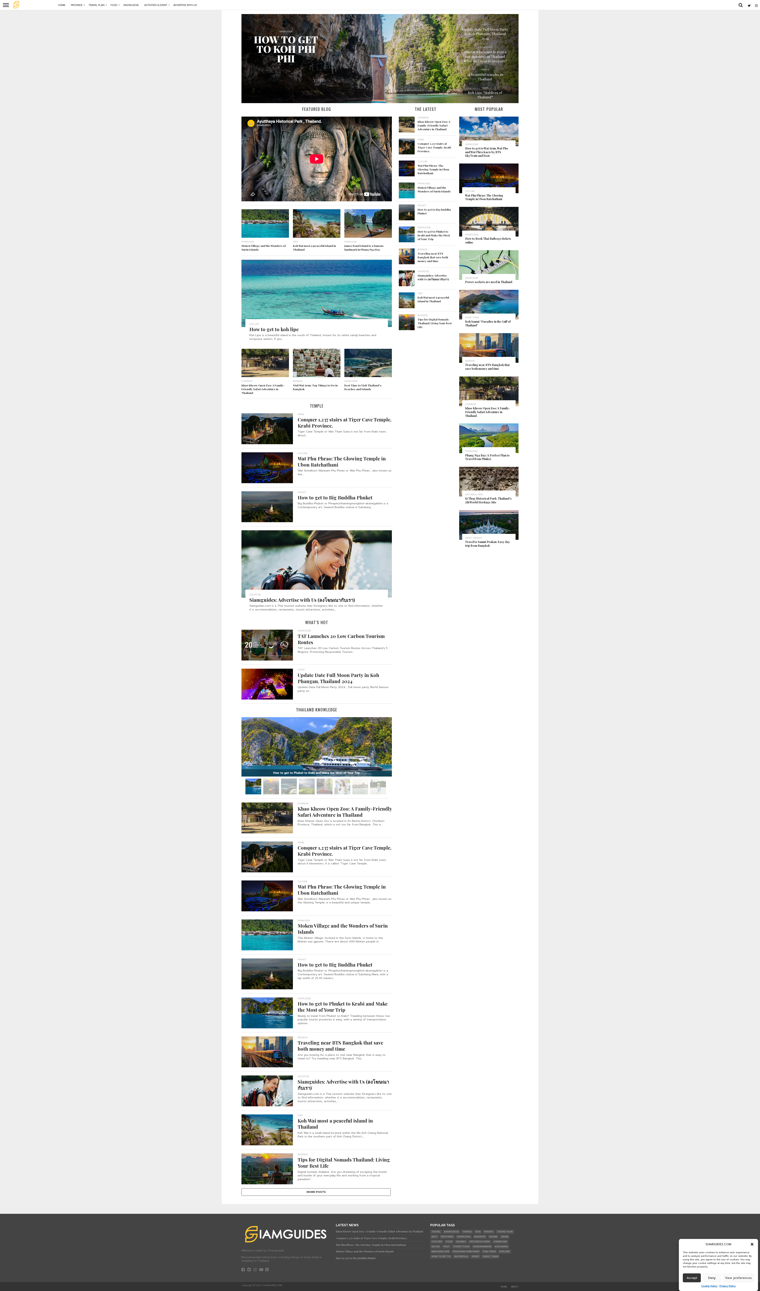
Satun (435, 1246)
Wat (434, 1236)
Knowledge (131, 5)
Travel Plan (504, 1231)
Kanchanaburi (482, 1246)
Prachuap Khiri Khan (466, 1251)
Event (475, 1256)
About (515, 1286)
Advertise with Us (185, 5)
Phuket (488, 1231)
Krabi (504, 1236)
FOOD (114, 5)
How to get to (441, 1256)
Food (449, 1241)
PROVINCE (77, 5)
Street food (461, 1246)
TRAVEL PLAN (96, 5)
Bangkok (479, 1236)
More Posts (316, 1191)
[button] (752, 1244)
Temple (467, 1231)
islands (461, 1241)
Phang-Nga (463, 1236)
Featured (447, 1236)
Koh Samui (501, 1246)
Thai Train (489, 1251)
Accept (692, 1278)
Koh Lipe (504, 1251)
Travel (436, 1231)
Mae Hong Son (440, 1251)
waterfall (461, 1256)
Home (61, 5)
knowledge (451, 1231)
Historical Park (479, 1241)
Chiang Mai (500, 1241)
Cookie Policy (709, 1286)
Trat (446, 1246)
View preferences (738, 1278)
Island (493, 1236)
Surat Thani (490, 1256)
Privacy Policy (727, 1286)
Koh (477, 1231)
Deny (712, 1278)
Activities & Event (155, 5)
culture (437, 1241)
